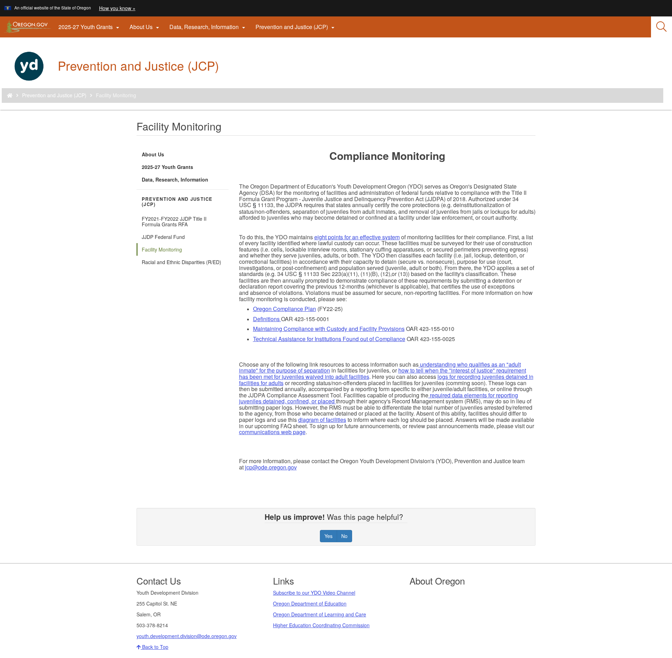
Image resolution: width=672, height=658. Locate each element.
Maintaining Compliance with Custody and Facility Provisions (329, 329)
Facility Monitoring (162, 249)
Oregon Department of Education (309, 603)
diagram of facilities (322, 420)
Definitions (267, 319)
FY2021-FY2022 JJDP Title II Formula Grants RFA (174, 221)
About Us (153, 154)
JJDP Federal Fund (163, 236)
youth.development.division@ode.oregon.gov (186, 635)
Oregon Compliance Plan (284, 309)
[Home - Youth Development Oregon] (10, 95)
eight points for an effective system (357, 237)
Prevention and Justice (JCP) (54, 95)
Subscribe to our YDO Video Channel (314, 592)
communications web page (272, 432)
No (344, 535)
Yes (328, 535)
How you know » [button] (117, 8)
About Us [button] (145, 27)
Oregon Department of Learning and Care (319, 614)
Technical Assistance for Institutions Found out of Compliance (329, 339)
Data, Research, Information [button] (208, 27)
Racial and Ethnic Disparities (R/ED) (181, 262)
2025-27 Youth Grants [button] (89, 27)
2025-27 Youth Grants (167, 166)
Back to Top (154, 646)
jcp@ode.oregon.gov (271, 467)
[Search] (661, 26)
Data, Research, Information (175, 179)
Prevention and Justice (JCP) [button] (295, 27)
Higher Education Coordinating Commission (321, 625)
